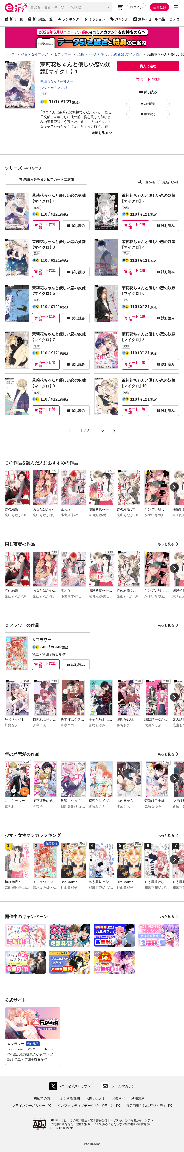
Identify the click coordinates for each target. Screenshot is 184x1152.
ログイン (136, 7)
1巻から (149, 182)
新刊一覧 (16, 19)
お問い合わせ (96, 1098)
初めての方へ (44, 1098)
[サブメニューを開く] (176, 7)
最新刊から (170, 182)
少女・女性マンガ (53, 88)
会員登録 (159, 7)
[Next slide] (174, 487)
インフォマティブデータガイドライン (85, 1106)
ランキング (70, 19)
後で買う (150, 114)
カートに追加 (150, 79)
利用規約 (138, 1098)
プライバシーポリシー (31, 1106)
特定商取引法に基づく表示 (149, 1106)
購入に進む (148, 66)
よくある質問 (70, 1098)
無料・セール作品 (151, 19)
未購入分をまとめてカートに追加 (48, 179)
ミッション (97, 19)
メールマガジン (123, 1086)
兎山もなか (48, 81)
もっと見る (166, 544)
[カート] (120, 7)
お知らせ (118, 1098)
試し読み (150, 92)
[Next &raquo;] (114, 431)
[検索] (108, 7)
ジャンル (121, 19)
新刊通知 (150, 103)
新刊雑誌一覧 (43, 19)
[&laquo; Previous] (70, 431)
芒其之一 (66, 81)
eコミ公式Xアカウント (72, 1087)
